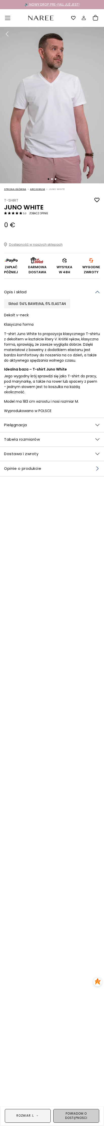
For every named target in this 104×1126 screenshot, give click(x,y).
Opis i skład (15, 292)
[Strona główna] (41, 17)
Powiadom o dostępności (76, 1116)
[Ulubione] (73, 18)
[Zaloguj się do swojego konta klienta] (84, 18)
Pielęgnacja (15, 425)
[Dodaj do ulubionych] (97, 200)
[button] (8, 18)
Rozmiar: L (25, 1116)
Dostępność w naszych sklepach (36, 244)
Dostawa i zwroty (21, 453)
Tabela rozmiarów (22, 439)
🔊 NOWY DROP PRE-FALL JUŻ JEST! (52, 4)
